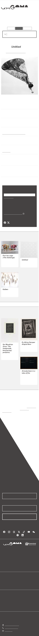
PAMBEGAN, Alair (9, 290)
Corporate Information (21, 635)
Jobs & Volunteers (11, 632)
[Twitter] (8, 220)
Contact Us (8, 624)
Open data (5, 576)
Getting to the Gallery (12, 618)
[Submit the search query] (4, 34)
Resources (27, 28)
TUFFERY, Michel (8, 260)
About (22, 578)
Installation (6, 151)
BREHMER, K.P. (8, 351)
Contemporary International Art (13, 133)
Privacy (22, 632)
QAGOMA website (8, 578)
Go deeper (31, 21)
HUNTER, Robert (27, 260)
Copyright (31, 632)
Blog (21, 576)
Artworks (7, 21)
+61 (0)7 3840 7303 (11, 621)
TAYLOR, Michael (27, 342)
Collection (14, 14)
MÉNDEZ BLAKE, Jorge (15, 52)
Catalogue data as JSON (12, 211)
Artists (19, 21)
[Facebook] (5, 220)
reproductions (31, 403)
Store (4, 580)
